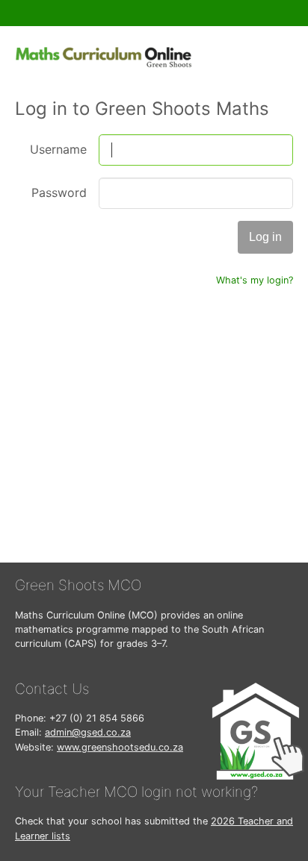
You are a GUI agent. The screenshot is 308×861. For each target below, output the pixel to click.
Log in (265, 237)
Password (59, 192)
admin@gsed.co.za (88, 732)
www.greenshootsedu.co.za (120, 747)
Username (58, 149)
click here (261, 443)
